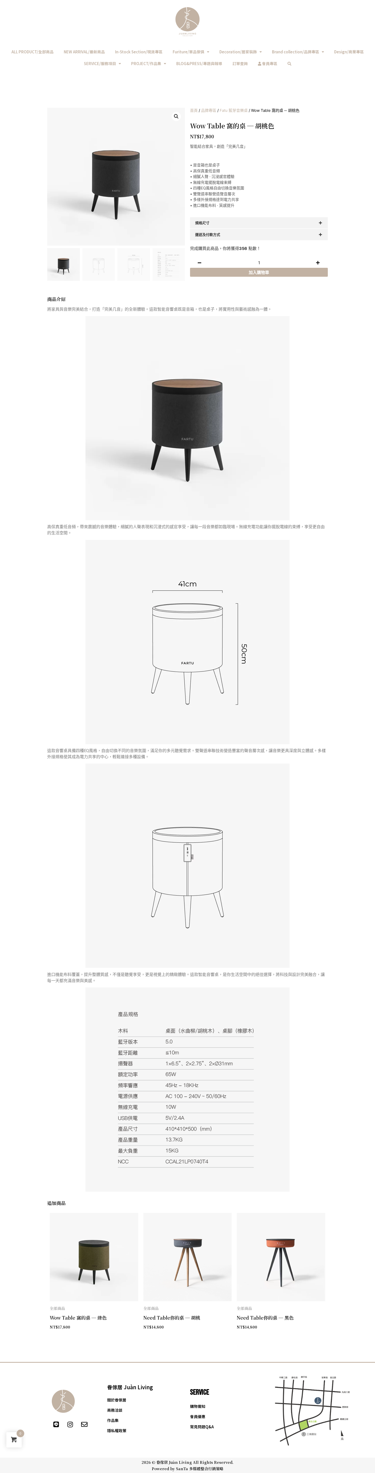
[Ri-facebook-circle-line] (42, 1424)
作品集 (113, 1420)
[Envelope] (84, 1424)
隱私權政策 (116, 1430)
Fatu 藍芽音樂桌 (234, 110)
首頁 (194, 110)
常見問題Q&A (202, 1426)
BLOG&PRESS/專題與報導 (199, 63)
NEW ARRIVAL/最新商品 (84, 51)
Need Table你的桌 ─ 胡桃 (171, 1317)
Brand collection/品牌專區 (295, 51)
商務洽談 (114, 1410)
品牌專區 (208, 110)
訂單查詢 (240, 63)
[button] (176, 116)
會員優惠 (197, 1416)
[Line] (56, 1424)
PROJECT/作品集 (146, 63)
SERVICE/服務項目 (100, 63)
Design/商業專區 (349, 51)
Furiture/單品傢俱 (188, 51)
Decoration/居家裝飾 (238, 51)
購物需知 (197, 1406)
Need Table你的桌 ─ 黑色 (265, 1317)
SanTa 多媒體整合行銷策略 (199, 1468)
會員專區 (269, 63)
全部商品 (57, 1308)
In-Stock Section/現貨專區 (138, 51)
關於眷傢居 (116, 1400)
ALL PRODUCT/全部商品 (32, 51)
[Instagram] (70, 1424)
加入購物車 (259, 272)
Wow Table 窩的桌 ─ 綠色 (78, 1317)
